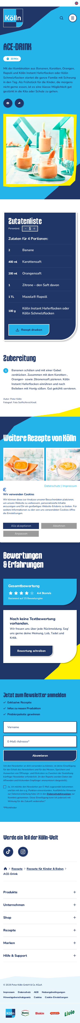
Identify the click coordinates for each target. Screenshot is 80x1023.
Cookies (38, 997)
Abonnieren (40, 756)
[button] (61, 18)
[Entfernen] (25, 228)
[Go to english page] (76, 3)
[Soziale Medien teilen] (19, 103)
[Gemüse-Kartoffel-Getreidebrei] (22, 478)
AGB (36, 992)
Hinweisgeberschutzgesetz (17, 997)
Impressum (9, 992)
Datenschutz (24, 992)
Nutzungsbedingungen (53, 992)
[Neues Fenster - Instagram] (23, 852)
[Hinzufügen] (34, 228)
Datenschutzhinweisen (59, 793)
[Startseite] (13, 18)
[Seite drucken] (7, 103)
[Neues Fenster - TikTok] (8, 852)
